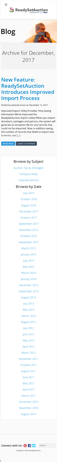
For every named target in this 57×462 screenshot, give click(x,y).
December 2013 (28, 285)
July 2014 (28, 260)
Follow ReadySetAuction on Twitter (34, 445)
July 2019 (28, 193)
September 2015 (29, 242)
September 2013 (29, 291)
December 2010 (28, 402)
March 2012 (28, 352)
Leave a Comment (26, 143)
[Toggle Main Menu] (28, 9)
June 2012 (28, 334)
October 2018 (28, 199)
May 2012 (28, 340)
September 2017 (29, 223)
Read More (8, 143)
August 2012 (28, 322)
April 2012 (29, 346)
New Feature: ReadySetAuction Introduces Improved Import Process (27, 89)
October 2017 (28, 217)
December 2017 (28, 211)
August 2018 (28, 205)
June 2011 (28, 377)
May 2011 (28, 383)
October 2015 (28, 236)
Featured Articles (29, 180)
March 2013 (28, 316)
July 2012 (28, 328)
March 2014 (28, 273)
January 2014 (28, 279)
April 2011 (29, 389)
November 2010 (28, 408)
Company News (28, 174)
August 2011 (28, 371)
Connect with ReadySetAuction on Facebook (29, 445)
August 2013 (28, 297)
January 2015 (28, 254)
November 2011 (28, 359)
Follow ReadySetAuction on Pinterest (25, 445)
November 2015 (28, 230)
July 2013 (28, 303)
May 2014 (28, 266)
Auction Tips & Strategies (28, 168)
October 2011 (28, 365)
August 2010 (28, 414)
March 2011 (28, 395)
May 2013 (28, 309)
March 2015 (28, 248)
